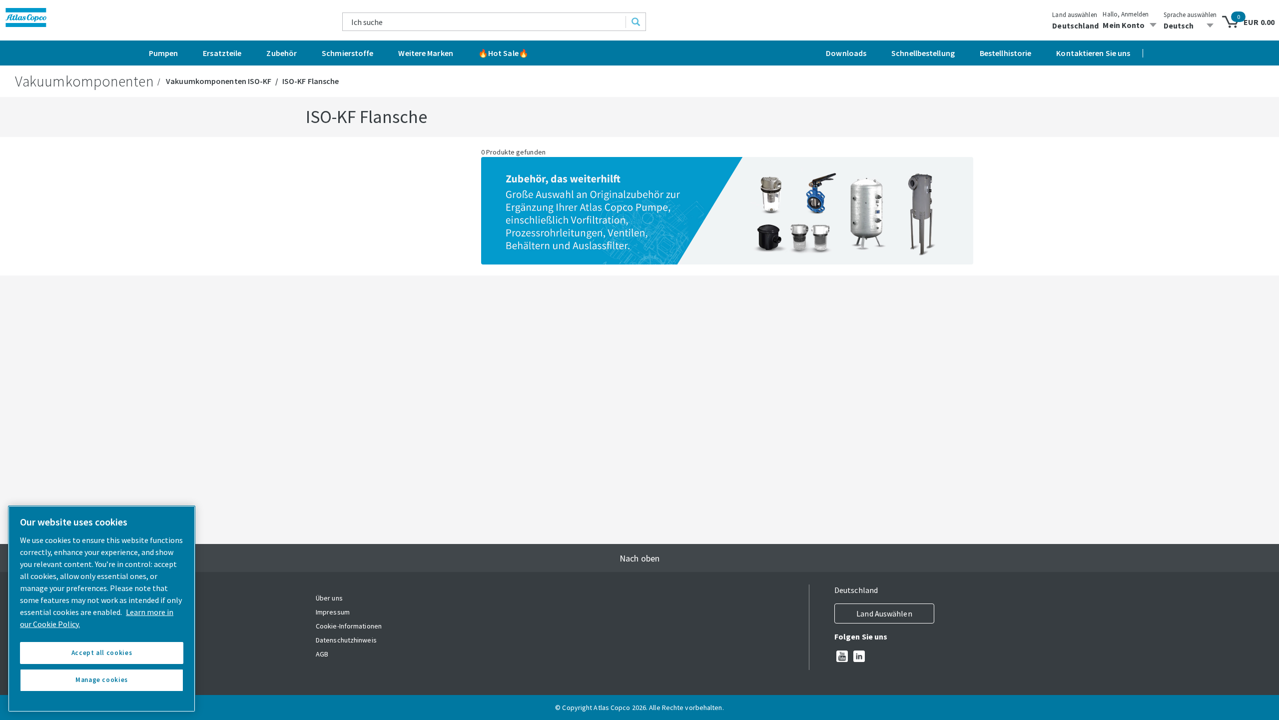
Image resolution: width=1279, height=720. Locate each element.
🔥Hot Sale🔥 (503, 53)
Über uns (329, 598)
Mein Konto (1124, 25)
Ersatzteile (222, 53)
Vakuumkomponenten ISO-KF (218, 81)
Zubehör (281, 53)
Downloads (846, 53)
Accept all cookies (101, 652)
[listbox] (1190, 25)
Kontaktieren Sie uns (1093, 53)
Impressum (333, 612)
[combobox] (484, 21)
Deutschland (1075, 25)
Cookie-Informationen (349, 626)
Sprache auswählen (1190, 14)
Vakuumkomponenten (84, 81)
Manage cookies (101, 680)
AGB (322, 654)
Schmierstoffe (347, 53)
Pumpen (163, 53)
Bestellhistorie (1006, 53)
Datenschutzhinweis (346, 640)
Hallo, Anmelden (1126, 14)
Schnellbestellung (923, 53)
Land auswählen (1074, 14)
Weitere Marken (425, 53)
